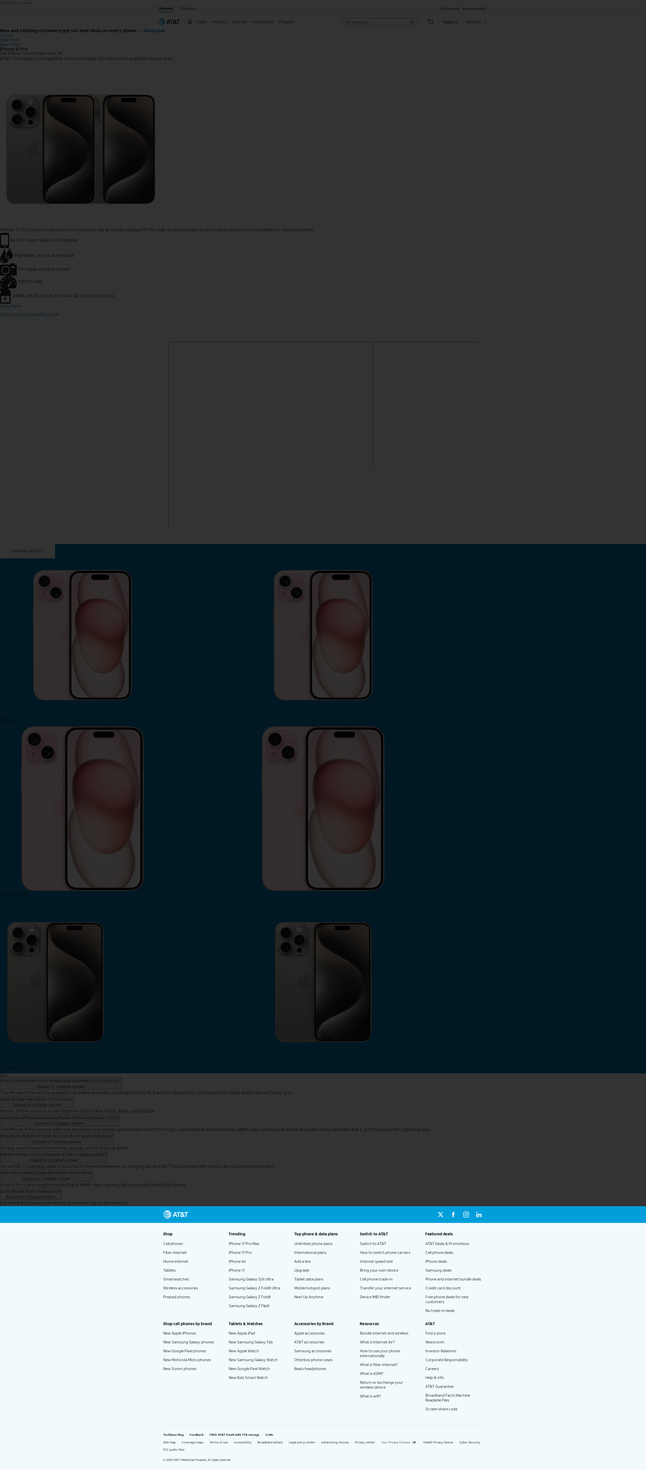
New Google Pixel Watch (249, 1368)
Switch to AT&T (373, 1243)
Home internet (175, 1261)
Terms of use (219, 1442)
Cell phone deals (439, 1252)
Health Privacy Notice (438, 1442)
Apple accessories (309, 1333)
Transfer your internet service (385, 1287)
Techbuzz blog (173, 1435)
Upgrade (301, 1270)
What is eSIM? (371, 1373)
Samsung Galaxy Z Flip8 (249, 1305)
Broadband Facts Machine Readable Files (447, 1398)
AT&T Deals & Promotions (447, 1243)
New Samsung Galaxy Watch (253, 1359)
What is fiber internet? (379, 1364)
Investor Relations (440, 1350)
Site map (169, 1442)
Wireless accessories (180, 1287)
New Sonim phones (179, 1368)
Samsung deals (438, 1270)
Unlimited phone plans (313, 1243)
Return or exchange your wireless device (381, 1385)
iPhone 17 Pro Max (244, 1243)
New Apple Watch (244, 1350)
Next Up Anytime (308, 1296)
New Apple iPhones (179, 1333)
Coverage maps (193, 1442)
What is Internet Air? (377, 1341)
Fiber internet (175, 1252)
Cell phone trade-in (376, 1279)
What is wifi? (370, 1395)
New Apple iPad (242, 1333)
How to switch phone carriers (385, 1252)
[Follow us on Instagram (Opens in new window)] (466, 1214)
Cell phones (173, 1243)
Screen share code (441, 1408)
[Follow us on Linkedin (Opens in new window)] (478, 1214)
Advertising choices (335, 1442)
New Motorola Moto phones (187, 1359)
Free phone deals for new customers (447, 1299)
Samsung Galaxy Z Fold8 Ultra (254, 1287)
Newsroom (434, 1341)
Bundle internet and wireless (384, 1333)
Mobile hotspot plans (312, 1287)
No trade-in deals (440, 1310)
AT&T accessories (309, 1341)
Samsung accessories (313, 1350)
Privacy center (365, 1442)
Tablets (169, 1270)
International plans (310, 1252)
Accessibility (243, 1442)
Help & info (434, 1377)
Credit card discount (443, 1287)
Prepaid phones (176, 1296)
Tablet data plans (308, 1279)
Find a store (435, 1333)
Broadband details (270, 1442)
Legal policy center (302, 1442)
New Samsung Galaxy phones (188, 1341)
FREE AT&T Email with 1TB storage (234, 1435)
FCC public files (174, 1449)
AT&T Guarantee (439, 1386)
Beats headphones (310, 1368)
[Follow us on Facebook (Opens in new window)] (453, 1214)
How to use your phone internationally (380, 1353)
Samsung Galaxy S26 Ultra (251, 1279)
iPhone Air (237, 1261)
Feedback (197, 1435)
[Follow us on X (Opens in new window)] (440, 1214)
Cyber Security (469, 1442)
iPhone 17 (237, 1270)
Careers (432, 1368)
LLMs (269, 1435)
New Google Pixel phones (184, 1350)
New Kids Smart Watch (248, 1377)
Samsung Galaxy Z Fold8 (250, 1296)
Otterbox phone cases (313, 1359)
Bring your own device (379, 1270)
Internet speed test (376, 1261)
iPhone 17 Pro (240, 1252)
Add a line (302, 1261)
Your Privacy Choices (395, 1442)
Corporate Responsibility (446, 1359)
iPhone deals (436, 1261)
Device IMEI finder (375, 1296)
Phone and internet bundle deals (453, 1279)
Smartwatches (176, 1279)
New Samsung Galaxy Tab (251, 1341)
